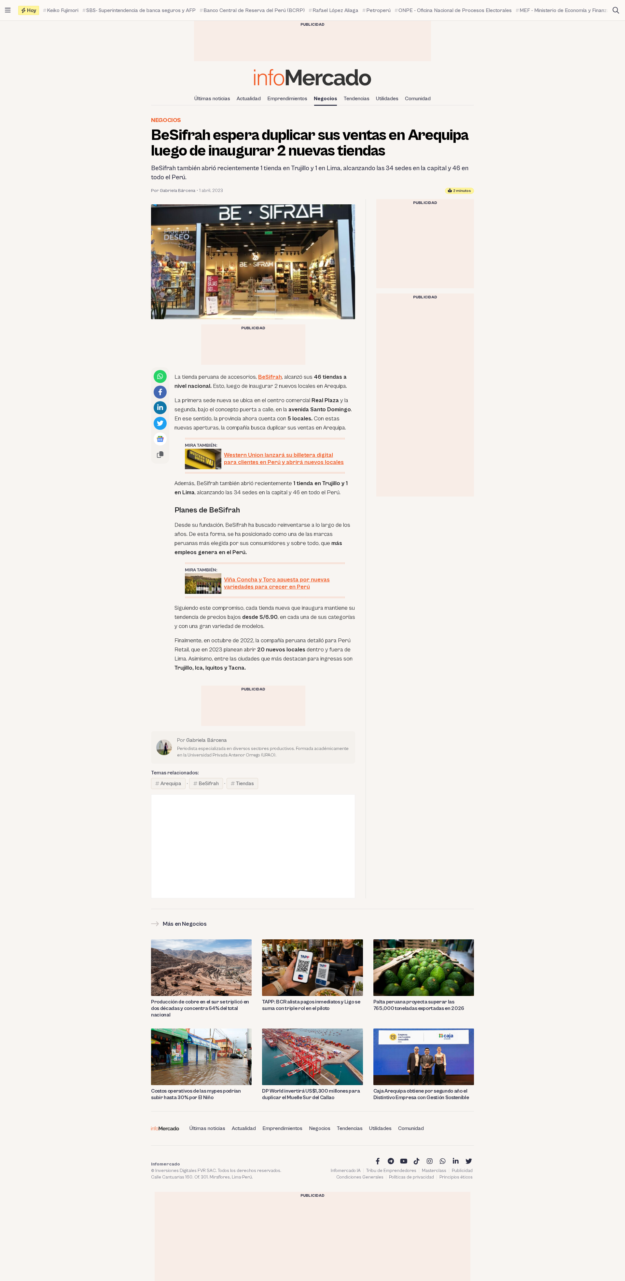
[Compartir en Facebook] (160, 392)
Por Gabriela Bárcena (173, 190)
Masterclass (434, 1170)
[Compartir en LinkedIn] (160, 407)
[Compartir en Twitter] (160, 423)
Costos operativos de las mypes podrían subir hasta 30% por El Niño (196, 1094)
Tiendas (245, 783)
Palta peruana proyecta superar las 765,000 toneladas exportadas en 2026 (418, 1005)
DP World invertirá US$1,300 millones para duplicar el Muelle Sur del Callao (311, 1094)
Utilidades (387, 99)
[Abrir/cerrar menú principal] (7, 10)
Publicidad (462, 1170)
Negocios (325, 99)
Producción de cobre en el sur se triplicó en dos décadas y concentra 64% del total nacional (200, 1008)
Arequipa (170, 783)
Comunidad (418, 99)
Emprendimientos (287, 99)
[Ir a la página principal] (312, 77)
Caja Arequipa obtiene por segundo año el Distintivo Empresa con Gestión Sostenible (421, 1094)
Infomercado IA (346, 1170)
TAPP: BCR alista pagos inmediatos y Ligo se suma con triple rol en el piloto (311, 1005)
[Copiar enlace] (160, 454)
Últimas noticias (212, 99)
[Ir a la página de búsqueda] (615, 10)
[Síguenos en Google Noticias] (160, 438)
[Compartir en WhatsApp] (160, 376)
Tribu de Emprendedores (391, 1170)
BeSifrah (270, 377)
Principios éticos (456, 1177)
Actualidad (249, 99)
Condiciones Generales (359, 1177)
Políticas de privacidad (411, 1177)
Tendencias (356, 99)
